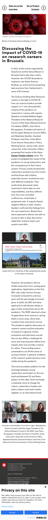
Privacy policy (7, 506)
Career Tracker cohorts (22, 156)
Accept (12, 512)
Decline (36, 512)
